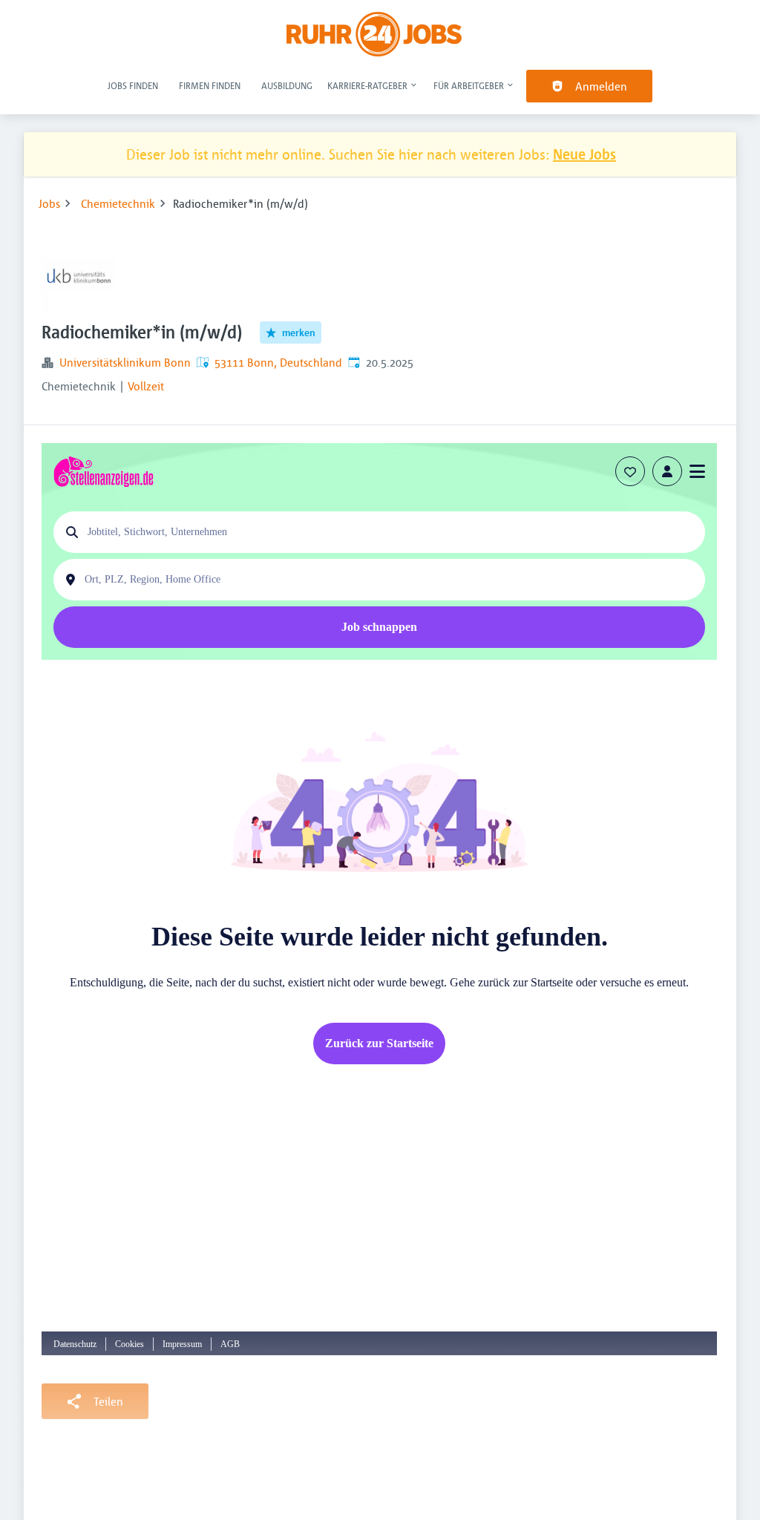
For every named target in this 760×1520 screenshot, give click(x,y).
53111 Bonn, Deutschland (278, 362)
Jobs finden (133, 85)
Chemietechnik (118, 203)
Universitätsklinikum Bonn (125, 362)
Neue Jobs (584, 154)
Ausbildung (286, 85)
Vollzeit (146, 386)
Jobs (49, 203)
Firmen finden (209, 85)
